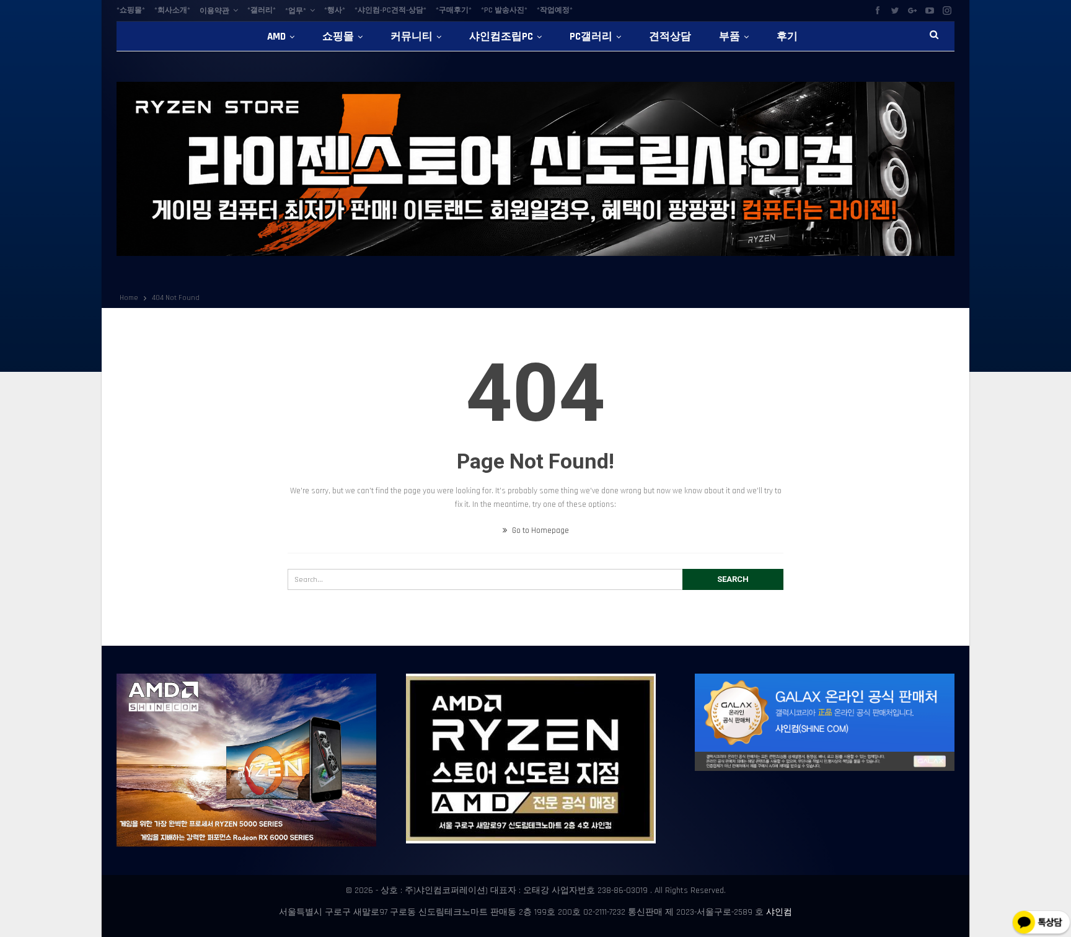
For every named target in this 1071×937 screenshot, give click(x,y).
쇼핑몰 (338, 36)
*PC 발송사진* (504, 10)
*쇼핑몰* (131, 10)
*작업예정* (555, 10)
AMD (276, 36)
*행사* (334, 10)
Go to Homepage (539, 530)
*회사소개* (172, 10)
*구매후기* (454, 10)
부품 (729, 36)
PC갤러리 (591, 36)
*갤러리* (261, 10)
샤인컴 (779, 912)
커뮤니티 (411, 36)
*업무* (295, 10)
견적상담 (670, 36)
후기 (787, 36)
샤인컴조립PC (501, 36)
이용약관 (214, 10)
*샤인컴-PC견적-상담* (390, 10)
